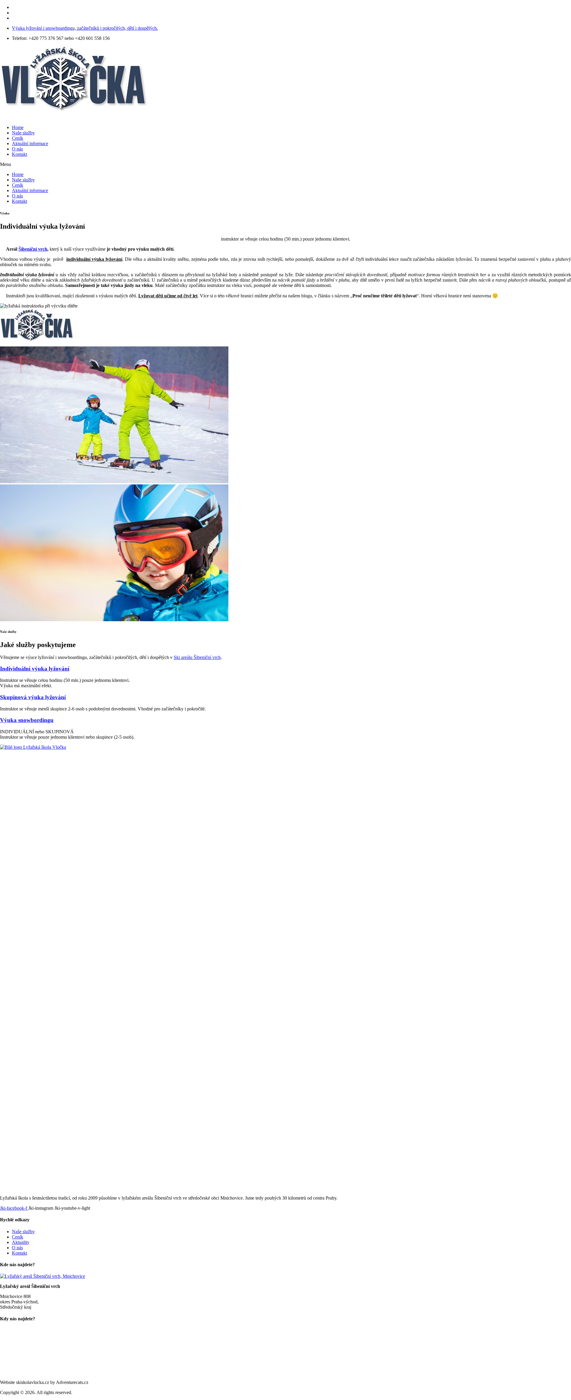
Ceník (17, 138)
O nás (17, 148)
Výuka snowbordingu (27, 720)
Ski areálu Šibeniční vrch (197, 657)
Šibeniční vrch (32, 249)
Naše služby (23, 132)
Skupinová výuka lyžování (33, 697)
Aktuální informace (30, 143)
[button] (285, 164)
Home (17, 127)
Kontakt (19, 154)
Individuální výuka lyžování (34, 669)
